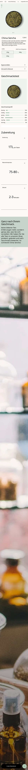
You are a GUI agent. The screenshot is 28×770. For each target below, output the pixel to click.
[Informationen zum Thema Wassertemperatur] (24, 163)
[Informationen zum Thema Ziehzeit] (24, 188)
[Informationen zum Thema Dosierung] (24, 138)
